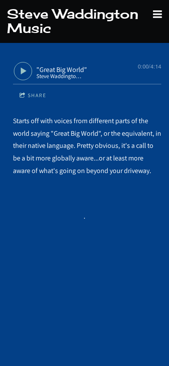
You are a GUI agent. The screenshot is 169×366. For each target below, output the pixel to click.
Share (37, 95)
